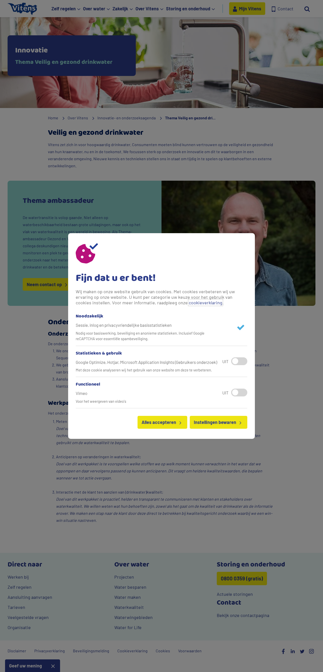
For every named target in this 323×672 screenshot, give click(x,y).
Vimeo (81, 393)
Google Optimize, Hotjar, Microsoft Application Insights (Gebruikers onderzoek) (146, 362)
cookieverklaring (205, 302)
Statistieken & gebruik (99, 353)
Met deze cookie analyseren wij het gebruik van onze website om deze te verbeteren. (144, 370)
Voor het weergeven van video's (101, 401)
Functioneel (88, 384)
